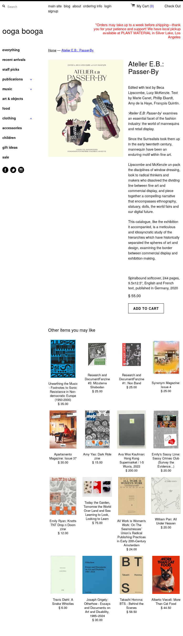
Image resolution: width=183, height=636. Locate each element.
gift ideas (10, 147)
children (9, 137)
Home (52, 50)
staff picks (10, 69)
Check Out (173, 6)
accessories (12, 127)
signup (53, 11)
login (108, 6)
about (76, 6)
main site (55, 6)
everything (11, 49)
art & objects (12, 98)
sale (5, 157)
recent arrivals (13, 59)
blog (67, 6)
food (6, 108)
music (17, 88)
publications (17, 79)
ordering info (92, 6)
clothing (17, 118)
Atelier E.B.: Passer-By (77, 50)
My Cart (145, 6)
